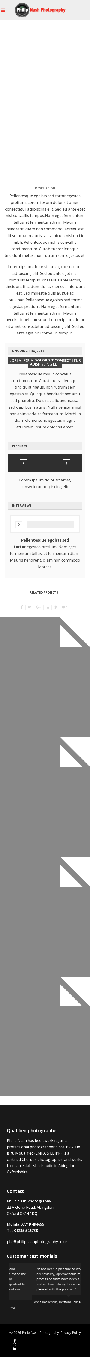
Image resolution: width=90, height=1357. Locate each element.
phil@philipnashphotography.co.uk (37, 1241)
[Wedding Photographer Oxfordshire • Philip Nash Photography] (40, 10)
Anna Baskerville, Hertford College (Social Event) (45, 1302)
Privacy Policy (70, 1332)
